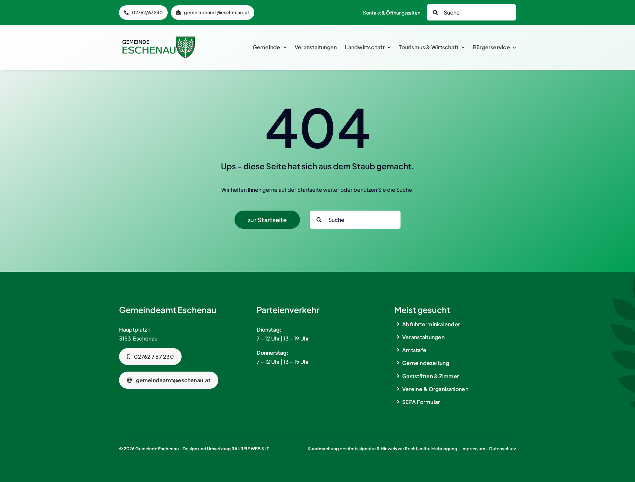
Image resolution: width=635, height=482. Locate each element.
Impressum (473, 448)
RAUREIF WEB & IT (250, 448)
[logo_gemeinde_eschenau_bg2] (158, 38)
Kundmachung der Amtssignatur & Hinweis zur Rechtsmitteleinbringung (382, 448)
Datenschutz (502, 448)
